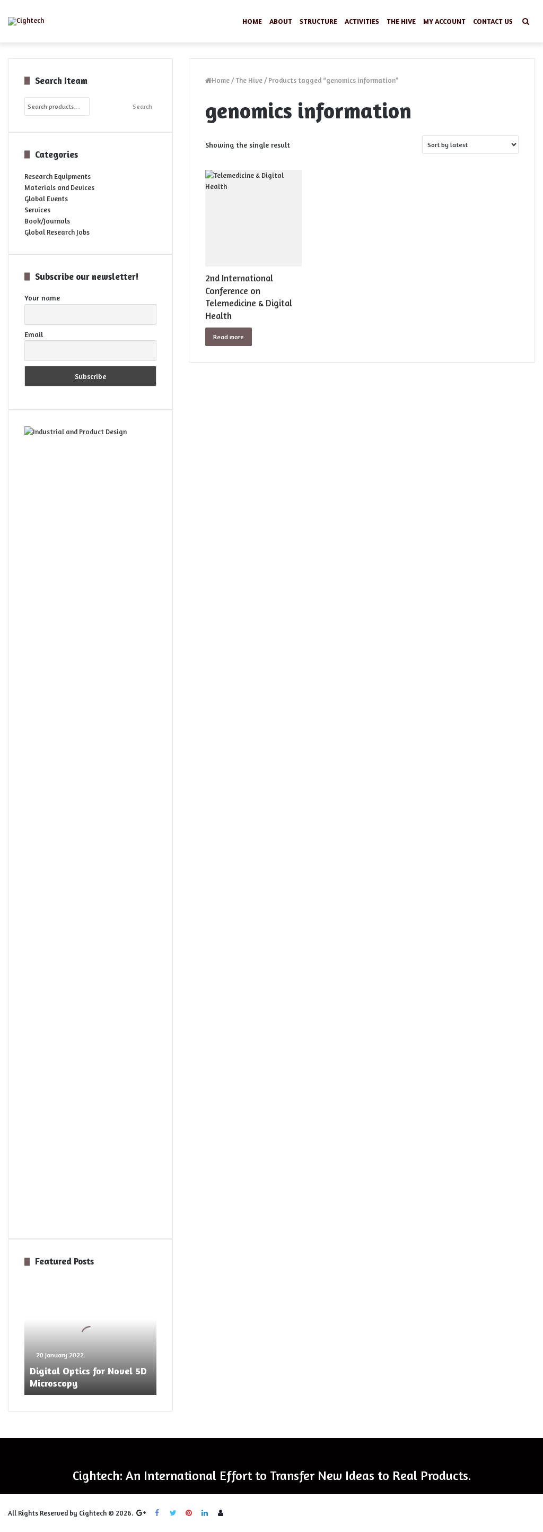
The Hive (401, 21)
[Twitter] (173, 1512)
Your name (42, 297)
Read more (228, 337)
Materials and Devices (59, 187)
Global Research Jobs (57, 232)
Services (37, 209)
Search (142, 106)
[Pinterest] (189, 1512)
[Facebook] (157, 1512)
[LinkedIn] (205, 1512)
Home (252, 21)
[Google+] (141, 1512)
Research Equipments (57, 176)
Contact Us (493, 21)
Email (33, 334)
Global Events (46, 198)
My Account (444, 21)
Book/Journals (47, 221)
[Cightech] (26, 21)
